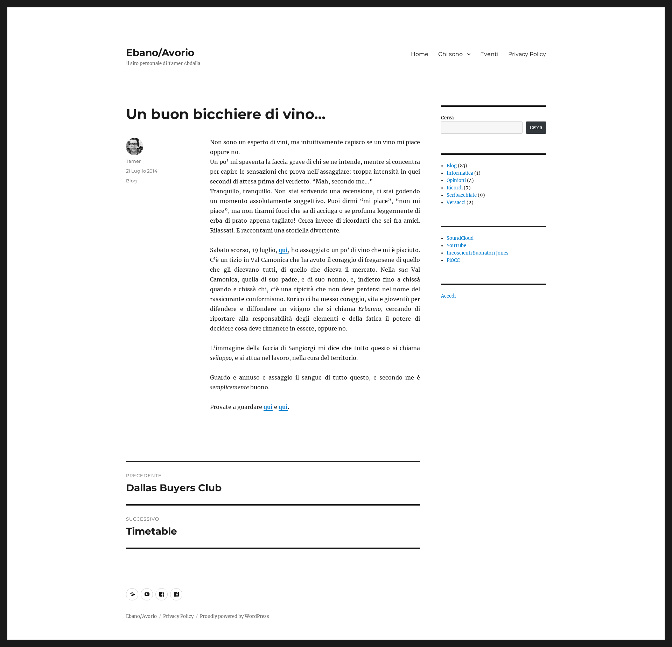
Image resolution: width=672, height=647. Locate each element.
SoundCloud (460, 238)
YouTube (456, 246)
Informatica (460, 173)
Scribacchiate (462, 195)
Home (419, 54)
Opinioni (456, 180)
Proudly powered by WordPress (234, 616)
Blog (131, 180)
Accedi (448, 296)
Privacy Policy (527, 54)
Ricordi (455, 188)
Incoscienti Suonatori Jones (478, 253)
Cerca (447, 118)
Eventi (489, 54)
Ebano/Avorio (160, 52)
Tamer (133, 161)
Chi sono (450, 54)
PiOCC (453, 260)
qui (283, 249)
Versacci (456, 203)
